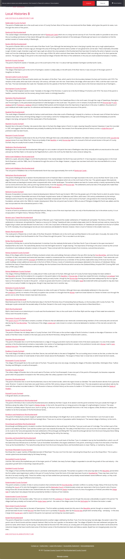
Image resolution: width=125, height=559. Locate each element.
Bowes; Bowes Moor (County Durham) (18, 330)
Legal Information (56, 546)
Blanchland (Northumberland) (15, 300)
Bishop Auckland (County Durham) (17, 253)
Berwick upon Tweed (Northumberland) (19, 218)
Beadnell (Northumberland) (14, 112)
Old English (84, 501)
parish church (13, 321)
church (17, 487)
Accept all (88, 3)
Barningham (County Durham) (15, 89)
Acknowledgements (87, 546)
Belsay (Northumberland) (14, 208)
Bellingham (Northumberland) (15, 175)
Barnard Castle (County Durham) (16, 77)
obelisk (64, 489)
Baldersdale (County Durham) (15, 23)
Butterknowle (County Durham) (16, 482)
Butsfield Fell (93, 473)
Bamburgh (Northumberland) (15, 32)
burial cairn (56, 187)
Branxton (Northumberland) (15, 379)
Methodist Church (57, 487)
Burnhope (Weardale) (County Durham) (19, 450)
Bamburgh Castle (52, 35)
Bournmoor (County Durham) (15, 318)
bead (81, 281)
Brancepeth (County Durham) (15, 361)
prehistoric (12, 293)
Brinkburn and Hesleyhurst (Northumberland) (21, 400)
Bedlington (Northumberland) (15, 147)
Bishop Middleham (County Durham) (18, 271)
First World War (100, 255)
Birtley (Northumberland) (14, 241)
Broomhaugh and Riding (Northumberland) (20, 424)
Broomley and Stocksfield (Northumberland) (20, 438)
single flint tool (107, 128)
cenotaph (32, 260)
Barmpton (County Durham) (15, 67)
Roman (72, 293)
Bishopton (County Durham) (15, 288)
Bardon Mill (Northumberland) (15, 44)
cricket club (51, 323)
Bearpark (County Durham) (14, 135)
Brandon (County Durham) (14, 370)
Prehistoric (21, 105)
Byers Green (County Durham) (15, 506)
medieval (28, 105)
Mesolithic (11, 276)
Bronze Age (107, 103)
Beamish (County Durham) (14, 124)
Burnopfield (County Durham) (15, 459)
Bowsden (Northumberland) (15, 339)
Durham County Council (52, 550)
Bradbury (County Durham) (14, 351)
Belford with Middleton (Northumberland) (19, 157)
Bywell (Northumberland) (14, 518)
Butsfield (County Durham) (14, 468)
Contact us (34, 546)
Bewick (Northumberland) (14, 232)
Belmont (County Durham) (14, 192)
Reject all (102, 3)
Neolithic (53, 140)
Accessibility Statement (71, 546)
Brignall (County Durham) (14, 393)
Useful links (44, 546)
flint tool (31, 511)
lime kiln (15, 346)
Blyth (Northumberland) (13, 309)
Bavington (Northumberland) (15, 98)
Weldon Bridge (40, 405)
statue (12, 260)
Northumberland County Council (75, 550)
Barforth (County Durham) (14, 60)
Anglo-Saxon (42, 501)
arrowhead (111, 276)
